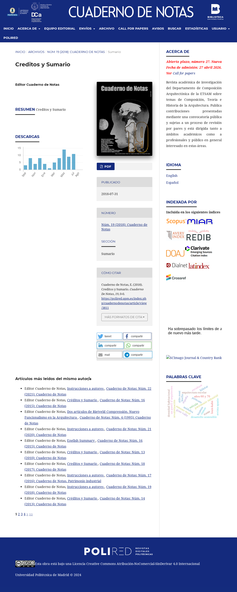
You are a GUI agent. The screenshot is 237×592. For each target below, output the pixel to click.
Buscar (174, 28)
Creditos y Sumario (82, 463)
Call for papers (184, 73)
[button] (109, 336)
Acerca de (28, 28)
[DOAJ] (175, 255)
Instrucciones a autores (85, 388)
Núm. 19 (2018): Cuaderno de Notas (76, 52)
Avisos (158, 28)
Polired (10, 38)
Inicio (8, 28)
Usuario (219, 28)
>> (31, 514)
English (172, 175)
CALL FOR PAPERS (133, 28)
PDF (107, 166)
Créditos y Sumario (82, 400)
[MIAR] (200, 223)
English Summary (81, 440)
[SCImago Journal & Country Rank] (194, 358)
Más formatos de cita (123, 317)
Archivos (36, 52)
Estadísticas (196, 28)
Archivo (106, 28)
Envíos (85, 28)
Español (172, 182)
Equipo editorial (59, 28)
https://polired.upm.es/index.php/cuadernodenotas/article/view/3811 (124, 303)
